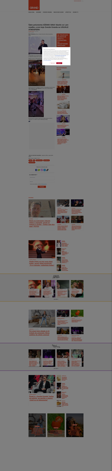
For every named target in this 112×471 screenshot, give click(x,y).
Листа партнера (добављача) (47, 60)
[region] (56, 56)
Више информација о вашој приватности (60, 55)
